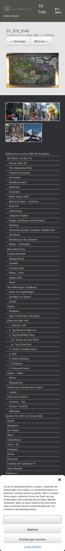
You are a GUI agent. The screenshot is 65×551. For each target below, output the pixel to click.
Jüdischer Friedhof (18, 215)
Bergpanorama (16, 258)
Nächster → (41, 41)
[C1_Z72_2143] (32, 86)
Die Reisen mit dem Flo (19, 158)
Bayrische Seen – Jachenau (23, 201)
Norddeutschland (18, 182)
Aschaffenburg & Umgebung (21, 287)
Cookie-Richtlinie (32, 546)
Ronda (10, 454)
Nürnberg (13, 225)
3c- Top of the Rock (21, 344)
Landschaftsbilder (16, 253)
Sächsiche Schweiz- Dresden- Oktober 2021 (32, 230)
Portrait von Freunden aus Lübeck (25, 387)
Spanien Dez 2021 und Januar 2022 (24, 415)
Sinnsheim (14, 191)
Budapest (14, 311)
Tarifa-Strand (14, 439)
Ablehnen (32, 529)
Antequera (12, 449)
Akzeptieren (32, 519)
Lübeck (13, 392)
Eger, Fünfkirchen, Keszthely (24, 315)
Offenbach (14, 411)
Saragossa (12, 425)
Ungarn (11, 306)
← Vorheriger (18, 41)
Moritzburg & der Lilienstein (23, 239)
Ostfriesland (15, 211)
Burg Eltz (14, 206)
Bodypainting (16, 382)
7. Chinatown (16, 363)
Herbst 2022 (15, 277)
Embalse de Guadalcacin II (21, 463)
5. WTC (13, 354)
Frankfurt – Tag (17, 401)
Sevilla (10, 420)
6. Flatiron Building (19, 358)
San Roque (13, 430)
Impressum (11, 473)
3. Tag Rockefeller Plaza (22, 335)
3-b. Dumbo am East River (25, 339)
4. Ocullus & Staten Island (23, 349)
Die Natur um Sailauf (20, 296)
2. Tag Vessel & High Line (22, 330)
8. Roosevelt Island (19, 368)
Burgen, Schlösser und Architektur (27, 220)
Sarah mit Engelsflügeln (21, 291)
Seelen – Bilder (15, 373)
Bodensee (14, 187)
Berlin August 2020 (19, 196)
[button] (59, 479)
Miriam (12, 377)
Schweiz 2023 (16, 268)
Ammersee (14, 177)
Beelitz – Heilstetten (19, 244)
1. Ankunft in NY (17, 325)
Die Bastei (14, 234)
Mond (12, 282)
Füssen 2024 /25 (18, 163)
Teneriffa (13, 263)
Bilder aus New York (17, 320)
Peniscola (12, 458)
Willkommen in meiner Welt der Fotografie (27, 153)
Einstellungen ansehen (32, 539)
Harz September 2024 (20, 168)
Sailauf (12, 301)
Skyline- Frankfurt (18, 406)
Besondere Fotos (16, 249)
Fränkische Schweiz (19, 172)
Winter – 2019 (16, 272)
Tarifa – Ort (13, 444)
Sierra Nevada (14, 468)
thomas (50, 35)
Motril (10, 435)
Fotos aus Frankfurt (17, 396)
